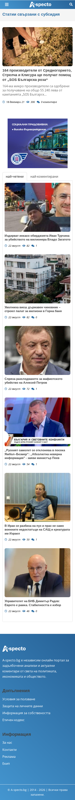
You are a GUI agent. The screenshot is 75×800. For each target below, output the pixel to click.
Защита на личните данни (22, 706)
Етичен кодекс (13, 720)
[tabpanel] (37, 401)
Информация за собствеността (26, 713)
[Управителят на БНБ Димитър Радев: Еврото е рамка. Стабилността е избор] (37, 572)
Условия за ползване (18, 699)
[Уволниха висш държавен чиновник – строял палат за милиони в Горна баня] (37, 278)
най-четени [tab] (15, 176)
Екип (6, 763)
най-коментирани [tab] (44, 176)
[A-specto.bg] (40, 5)
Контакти (9, 749)
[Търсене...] (71, 4)
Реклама (9, 756)
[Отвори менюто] (6, 4)
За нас (7, 742)
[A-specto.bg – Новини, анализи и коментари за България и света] (14, 651)
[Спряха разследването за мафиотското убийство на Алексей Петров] (37, 350)
